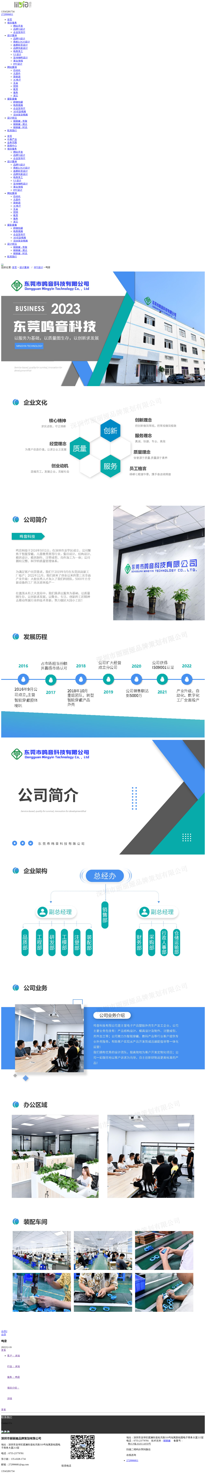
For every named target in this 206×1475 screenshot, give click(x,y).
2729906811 (7, 14)
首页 (9, 136)
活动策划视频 (20, 114)
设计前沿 (12, 244)
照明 (15, 86)
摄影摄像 (12, 225)
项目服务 (12, 149)
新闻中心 (12, 145)
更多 (3, 1350)
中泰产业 (12, 139)
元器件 (17, 73)
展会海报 (18, 60)
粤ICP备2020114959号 (139, 1444)
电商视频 (18, 105)
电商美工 (18, 51)
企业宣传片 (19, 32)
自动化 (17, 70)
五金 (15, 83)
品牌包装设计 (20, 48)
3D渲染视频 (19, 111)
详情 (9, 1398)
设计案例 (12, 161)
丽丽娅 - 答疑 (20, 121)
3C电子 (17, 80)
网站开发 (18, 26)
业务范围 (12, 142)
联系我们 (12, 256)
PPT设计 (17, 64)
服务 (15, 92)
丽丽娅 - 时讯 (20, 127)
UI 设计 (17, 54)
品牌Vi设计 (19, 29)
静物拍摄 (18, 102)
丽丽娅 (167, 1440)
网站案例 (12, 193)
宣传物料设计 (20, 57)
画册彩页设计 (20, 45)
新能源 (17, 76)
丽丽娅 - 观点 (20, 124)
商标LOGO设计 (21, 41)
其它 (15, 95)
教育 (15, 89)
